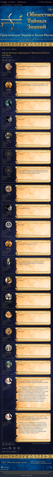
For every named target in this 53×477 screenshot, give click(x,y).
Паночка (9, 140)
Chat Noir (9, 107)
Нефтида (8, 369)
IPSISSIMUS (8, 89)
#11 (49, 241)
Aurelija (8, 284)
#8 (49, 185)
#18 (49, 361)
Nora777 (8, 158)
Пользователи (22, 2)
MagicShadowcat (8, 301)
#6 (49, 150)
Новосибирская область (8, 236)
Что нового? (12, 2)
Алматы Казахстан (8, 200)
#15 (49, 311)
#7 (49, 167)
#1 (49, 63)
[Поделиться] (47, 64)
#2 (49, 82)
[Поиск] (38, 2)
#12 (49, 258)
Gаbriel (8, 385)
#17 (49, 344)
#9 (49, 205)
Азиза (8, 266)
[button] (15, 2)
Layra (8, 319)
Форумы (5, 2)
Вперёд (12, 60)
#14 (49, 293)
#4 (49, 116)
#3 (49, 99)
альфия (4, 57)
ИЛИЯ (8, 174)
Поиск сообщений (18, 5)
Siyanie (8, 193)
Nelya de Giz (8, 352)
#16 (49, 328)
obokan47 (8, 123)
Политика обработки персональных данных (41, 463)
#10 (49, 221)
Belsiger (8, 229)
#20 (49, 413)
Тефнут (8, 335)
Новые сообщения (8, 5)
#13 (49, 277)
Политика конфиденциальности (42, 473)
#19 (49, 378)
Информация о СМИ (4, 469)
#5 (49, 132)
